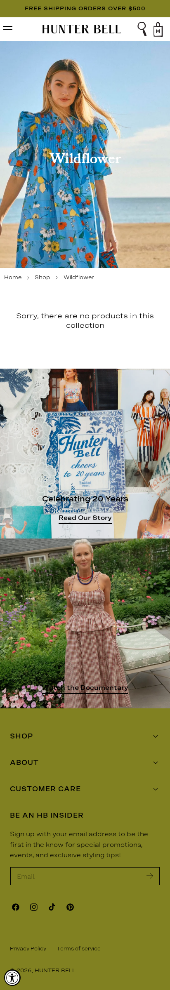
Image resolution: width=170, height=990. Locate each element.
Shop (42, 277)
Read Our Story (85, 518)
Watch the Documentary (85, 687)
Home (12, 277)
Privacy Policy (28, 949)
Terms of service (79, 949)
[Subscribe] (149, 875)
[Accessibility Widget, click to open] (12, 977)
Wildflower (79, 277)
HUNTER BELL (55, 970)
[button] (8, 29)
